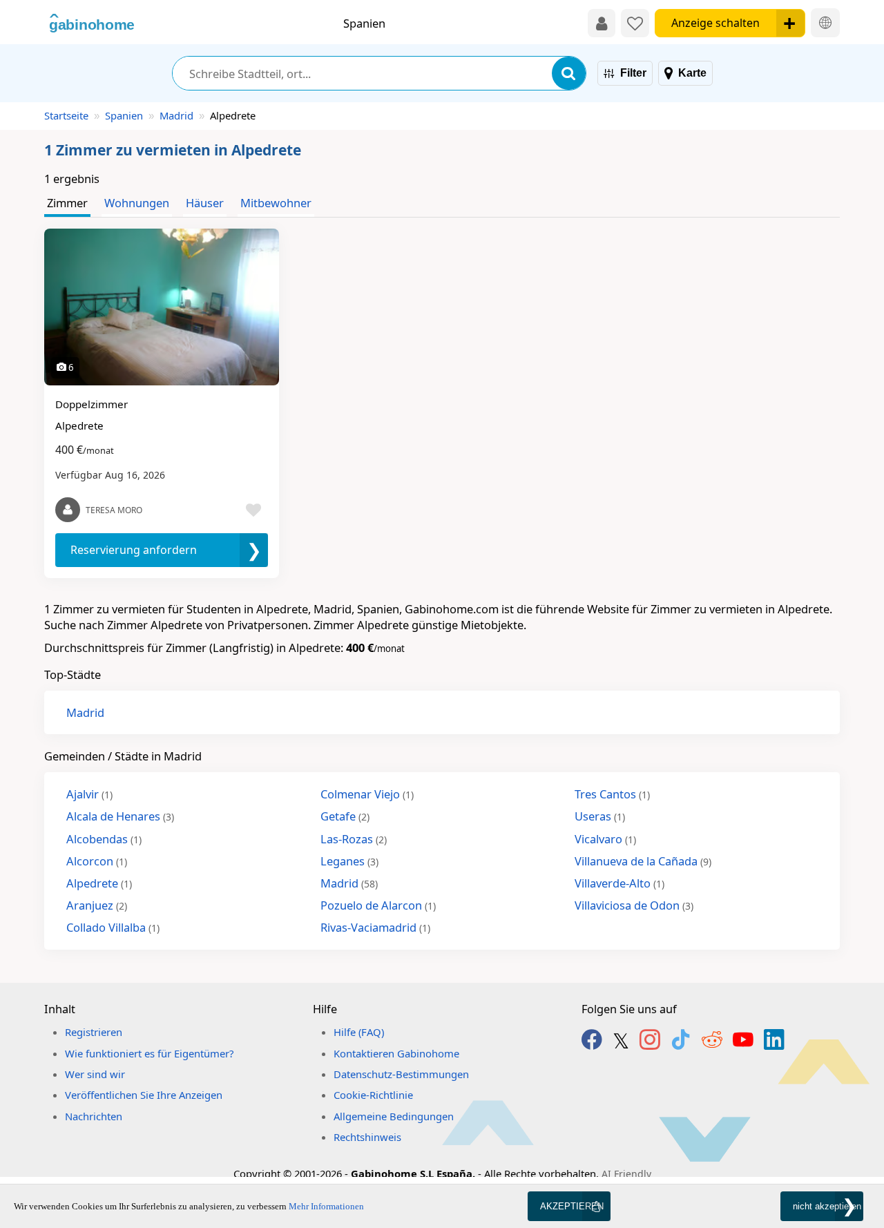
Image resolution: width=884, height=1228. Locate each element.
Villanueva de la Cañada (643, 861)
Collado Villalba (113, 927)
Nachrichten (93, 1116)
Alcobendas (104, 839)
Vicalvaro (605, 839)
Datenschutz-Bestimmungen (401, 1074)
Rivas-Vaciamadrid (375, 927)
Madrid (176, 115)
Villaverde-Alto (619, 883)
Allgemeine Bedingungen (394, 1116)
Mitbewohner (275, 203)
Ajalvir (89, 794)
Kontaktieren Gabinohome (396, 1053)
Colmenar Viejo (367, 794)
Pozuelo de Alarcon (378, 905)
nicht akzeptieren (827, 1206)
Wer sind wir (95, 1074)
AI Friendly (626, 1173)
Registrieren (93, 1032)
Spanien (124, 115)
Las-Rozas (353, 839)
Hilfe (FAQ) (359, 1032)
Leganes (349, 861)
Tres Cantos (612, 794)
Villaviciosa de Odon (634, 905)
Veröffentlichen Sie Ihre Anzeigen (143, 1095)
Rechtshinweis (367, 1137)
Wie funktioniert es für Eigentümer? (149, 1053)
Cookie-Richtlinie (373, 1095)
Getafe (344, 816)
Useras (600, 816)
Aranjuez (96, 905)
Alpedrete (99, 883)
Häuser (205, 203)
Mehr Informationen (326, 1206)
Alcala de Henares (120, 816)
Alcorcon (96, 861)
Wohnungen (136, 203)
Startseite (66, 115)
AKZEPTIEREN (572, 1206)
